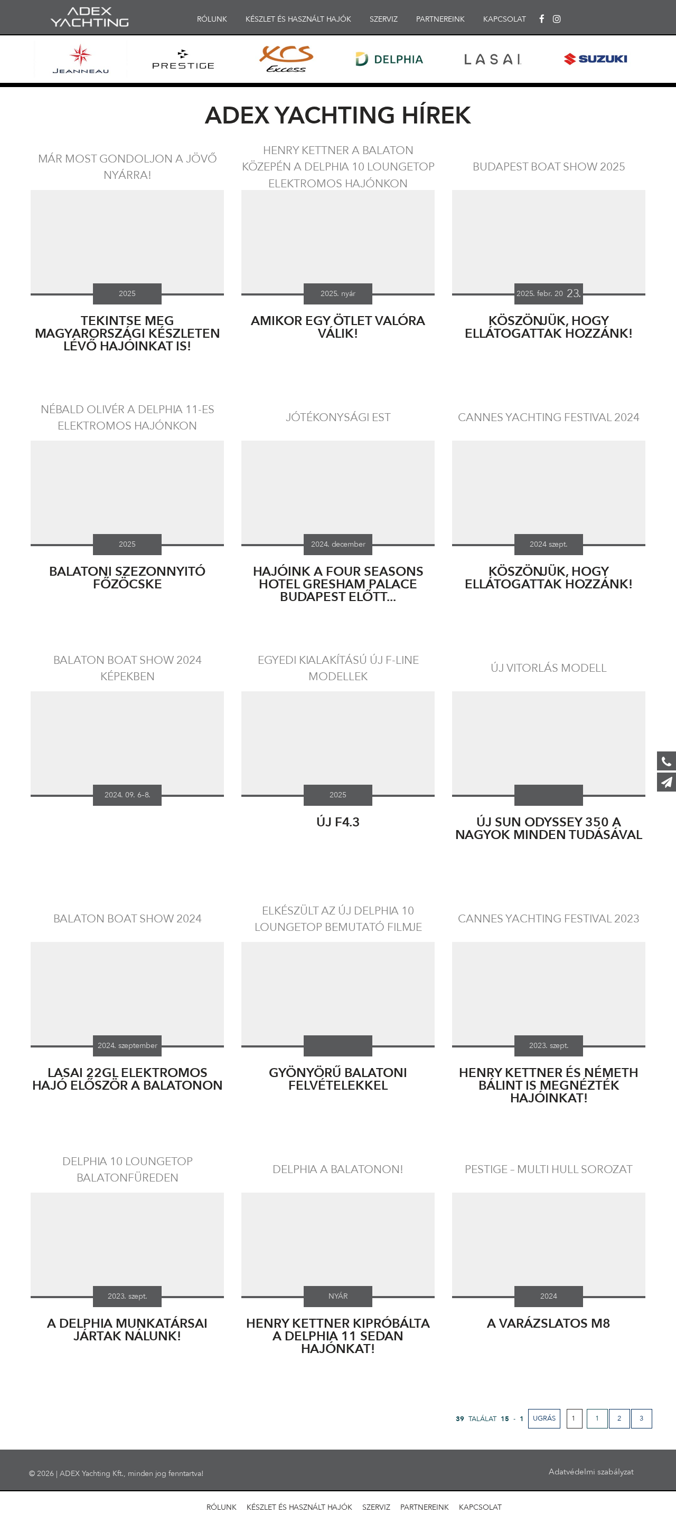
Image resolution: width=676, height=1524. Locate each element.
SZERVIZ (384, 19)
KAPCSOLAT (504, 19)
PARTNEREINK (440, 19)
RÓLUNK (212, 19)
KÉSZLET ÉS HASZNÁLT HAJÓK (298, 19)
